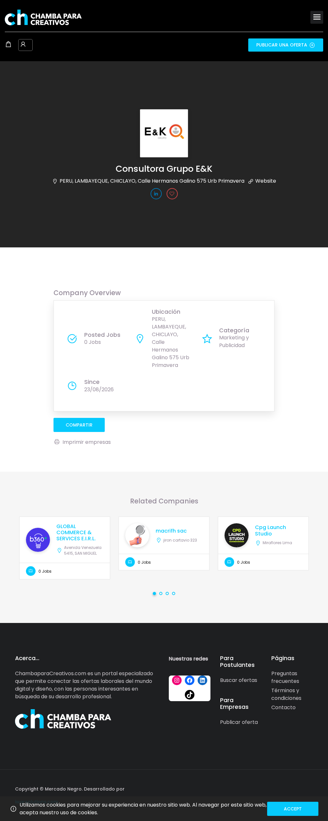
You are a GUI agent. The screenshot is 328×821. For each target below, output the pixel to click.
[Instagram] (177, 680)
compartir (79, 425)
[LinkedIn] (202, 680)
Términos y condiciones (286, 694)
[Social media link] (307, 788)
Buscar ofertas (238, 680)
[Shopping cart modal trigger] (8, 45)
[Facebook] (189, 680)
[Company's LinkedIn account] (156, 193)
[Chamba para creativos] (43, 17)
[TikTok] (189, 695)
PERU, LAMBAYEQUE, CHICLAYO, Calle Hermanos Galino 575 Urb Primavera (152, 181)
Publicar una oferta (281, 45)
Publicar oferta (239, 722)
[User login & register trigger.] (23, 45)
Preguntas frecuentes (285, 677)
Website (265, 181)
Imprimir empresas (86, 442)
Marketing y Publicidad (234, 341)
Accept (293, 809)
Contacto (283, 707)
